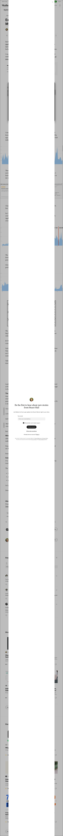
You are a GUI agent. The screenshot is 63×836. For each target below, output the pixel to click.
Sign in (37, 434)
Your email (20, 416)
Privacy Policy (45, 438)
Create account (31, 427)
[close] (52, 2)
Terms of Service (37, 438)
